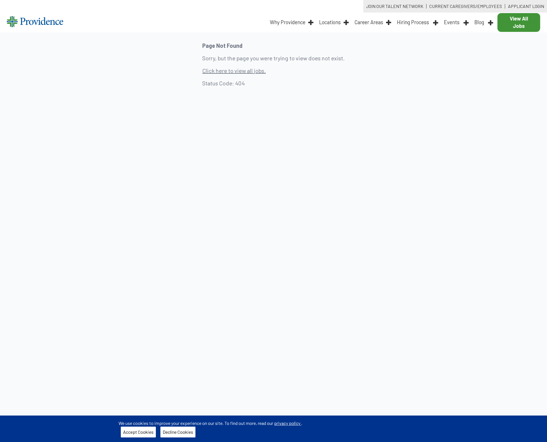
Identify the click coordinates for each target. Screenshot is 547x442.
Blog (479, 22)
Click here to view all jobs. (234, 70)
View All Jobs (519, 22)
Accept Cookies (139, 433)
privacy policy (287, 423)
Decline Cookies (179, 433)
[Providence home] (35, 22)
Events (452, 22)
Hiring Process (413, 22)
